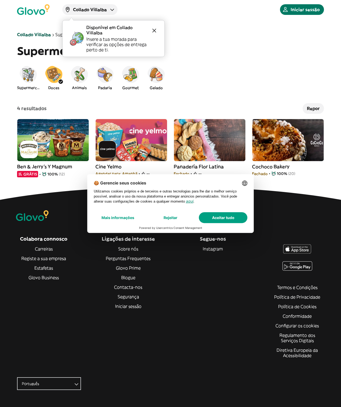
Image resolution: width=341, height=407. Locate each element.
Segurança (128, 296)
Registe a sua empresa (43, 258)
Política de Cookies (297, 306)
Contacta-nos (128, 287)
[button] (28, 77)
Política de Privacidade (297, 297)
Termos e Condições (297, 287)
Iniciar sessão (128, 306)
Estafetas (43, 268)
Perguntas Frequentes (128, 258)
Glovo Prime (128, 268)
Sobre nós (128, 248)
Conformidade (297, 316)
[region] (170, 77)
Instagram (213, 248)
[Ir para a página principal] (33, 9)
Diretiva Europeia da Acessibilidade (297, 352)
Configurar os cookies (297, 325)
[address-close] (154, 30)
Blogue (128, 277)
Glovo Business (44, 277)
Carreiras (44, 248)
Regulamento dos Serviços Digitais (297, 338)
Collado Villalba (34, 34)
